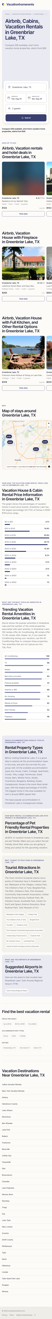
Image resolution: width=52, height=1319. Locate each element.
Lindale (5, 1272)
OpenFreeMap (12, 466)
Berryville (6, 1149)
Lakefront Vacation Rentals (21, 14)
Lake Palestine (8, 1188)
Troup (4, 1207)
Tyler (4, 1253)
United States (39, 14)
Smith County (7, 1240)
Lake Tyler (6, 1220)
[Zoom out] (49, 427)
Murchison (6, 1117)
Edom (4, 1259)
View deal (23, 214)
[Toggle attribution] (49, 466)
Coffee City (6, 1156)
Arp (3, 1214)
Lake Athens (7, 1110)
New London (7, 1227)
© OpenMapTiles (23, 466)
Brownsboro (7, 1175)
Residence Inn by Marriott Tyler (15, 201)
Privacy (4, 1315)
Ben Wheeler (7, 1123)
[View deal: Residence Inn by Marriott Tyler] (23, 178)
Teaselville (6, 1162)
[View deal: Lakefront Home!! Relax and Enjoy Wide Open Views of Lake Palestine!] (23, 263)
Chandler (5, 1181)
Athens (5, 1097)
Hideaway (6, 1265)
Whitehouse (7, 1246)
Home (7, 14)
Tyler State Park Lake (11, 1278)
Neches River (7, 1194)
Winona (5, 1291)
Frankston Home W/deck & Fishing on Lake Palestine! (24, 375)
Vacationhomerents (20, 4)
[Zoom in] (49, 423)
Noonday (5, 1201)
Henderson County (10, 1104)
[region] (27, 444)
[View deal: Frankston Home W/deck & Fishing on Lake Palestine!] (23, 352)
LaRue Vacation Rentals (12, 1084)
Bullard (5, 1136)
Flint (3, 1168)
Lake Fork (6, 1130)
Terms (11, 1315)
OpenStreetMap (41, 466)
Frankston (6, 1143)
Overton (5, 1233)
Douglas (5, 1285)
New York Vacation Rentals (13, 1091)
